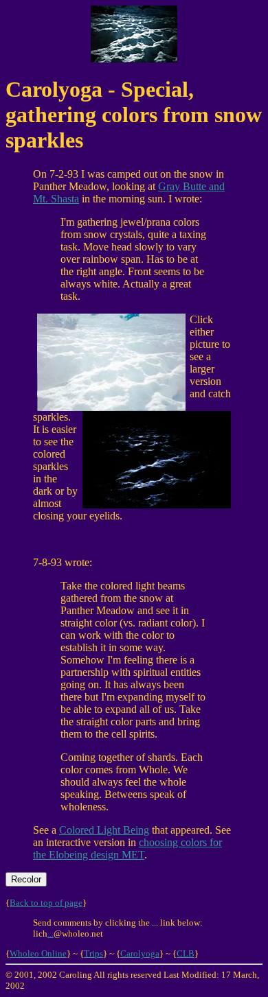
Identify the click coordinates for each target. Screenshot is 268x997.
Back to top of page (46, 903)
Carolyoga (139, 953)
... (50, 933)
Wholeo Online (38, 953)
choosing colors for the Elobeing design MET (127, 848)
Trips (93, 953)
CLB (185, 953)
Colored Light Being (104, 830)
